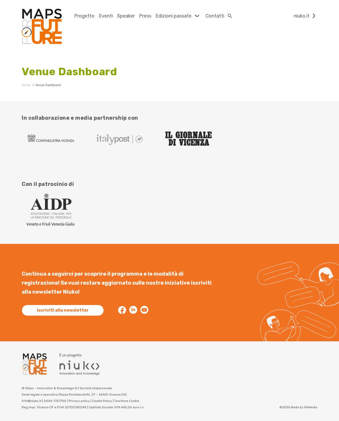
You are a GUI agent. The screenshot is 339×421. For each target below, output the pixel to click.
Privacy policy (79, 401)
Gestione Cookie (126, 401)
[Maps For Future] (42, 26)
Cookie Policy (102, 401)
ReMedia (310, 407)
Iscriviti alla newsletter (63, 310)
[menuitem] (84, 16)
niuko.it (302, 16)
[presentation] (84, 16)
